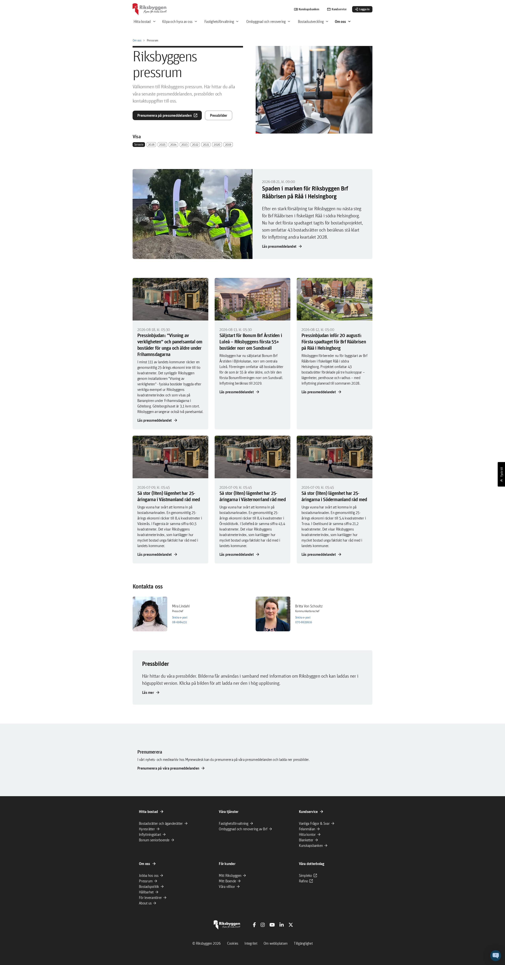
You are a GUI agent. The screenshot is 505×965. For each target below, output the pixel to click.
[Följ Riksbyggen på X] (290, 925)
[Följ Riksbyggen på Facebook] (254, 925)
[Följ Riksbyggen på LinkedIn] (282, 925)
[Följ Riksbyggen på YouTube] (272, 925)
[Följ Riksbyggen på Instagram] (263, 925)
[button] (495, 955)
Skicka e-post (179, 617)
